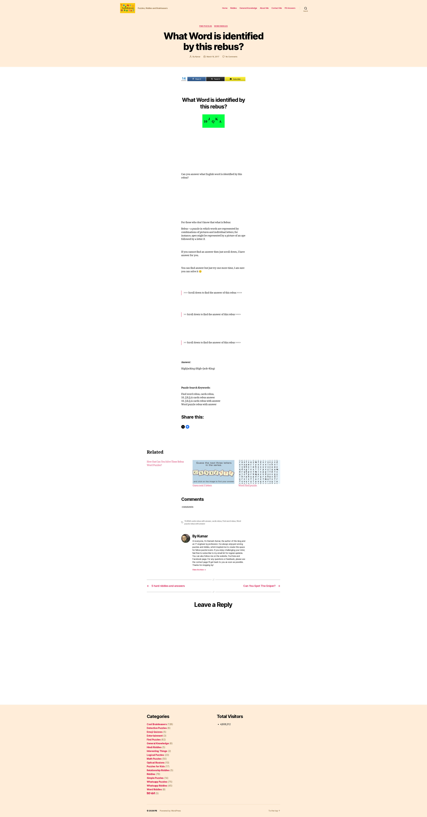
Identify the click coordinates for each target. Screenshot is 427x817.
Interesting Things (157, 751)
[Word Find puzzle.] (259, 472)
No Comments (231, 57)
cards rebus (217, 521)
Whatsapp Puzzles (157, 781)
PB (155, 811)
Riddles (233, 8)
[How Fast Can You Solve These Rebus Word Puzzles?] (168, 473)
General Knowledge (248, 8)
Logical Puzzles (155, 755)
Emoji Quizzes (155, 732)
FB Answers (290, 8)
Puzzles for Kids (156, 766)
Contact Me (276, 8)
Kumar (197, 57)
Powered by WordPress (170, 811)
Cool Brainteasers (157, 724)
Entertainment (155, 735)
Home (225, 8)
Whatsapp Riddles (157, 785)
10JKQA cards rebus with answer (197, 521)
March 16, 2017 (213, 57)
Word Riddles (221, 26)
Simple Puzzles (155, 778)
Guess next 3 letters (202, 485)
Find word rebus (229, 521)
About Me (264, 8)
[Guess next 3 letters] (213, 472)
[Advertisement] (213, 147)
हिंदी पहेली (151, 793)
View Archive (199, 570)
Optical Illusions (155, 762)
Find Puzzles (205, 26)
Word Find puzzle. (247, 485)
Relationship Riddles (158, 770)
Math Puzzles (154, 758)
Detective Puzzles (157, 728)
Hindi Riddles (154, 747)
